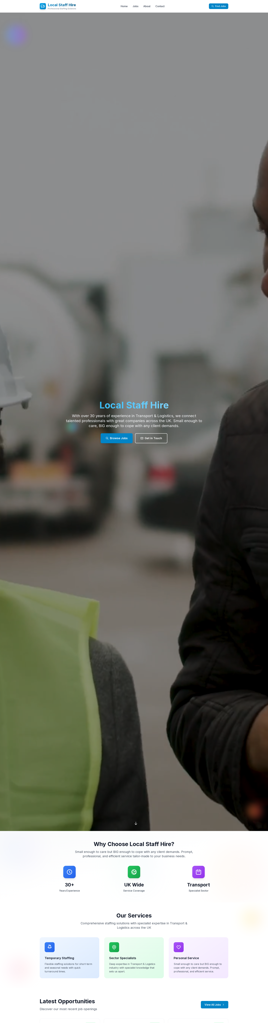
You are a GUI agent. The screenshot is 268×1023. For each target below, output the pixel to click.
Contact (160, 6)
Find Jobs (220, 6)
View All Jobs (213, 1004)
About (146, 6)
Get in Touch (153, 438)
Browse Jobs (119, 438)
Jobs (135, 6)
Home (124, 6)
